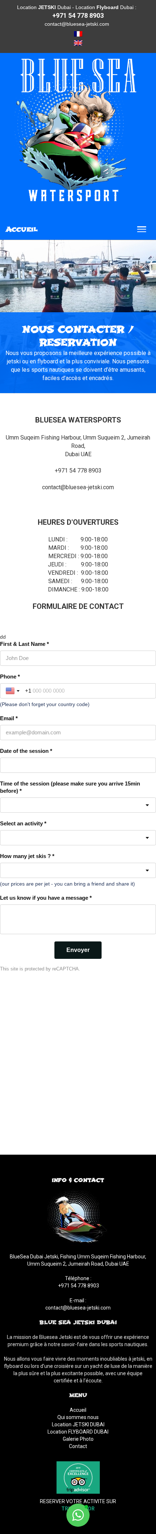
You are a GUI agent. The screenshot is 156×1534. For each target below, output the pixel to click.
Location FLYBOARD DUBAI (78, 1432)
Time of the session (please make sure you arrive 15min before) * (70, 787)
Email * (9, 718)
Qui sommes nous (78, 1417)
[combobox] (78, 837)
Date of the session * (26, 751)
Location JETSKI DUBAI (78, 1424)
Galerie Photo (78, 1439)
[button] (78, 1515)
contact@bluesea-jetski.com (77, 24)
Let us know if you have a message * (46, 898)
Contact (78, 1446)
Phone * (10, 676)
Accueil (78, 1410)
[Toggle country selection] (13, 690)
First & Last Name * (24, 644)
